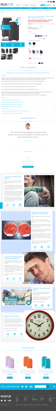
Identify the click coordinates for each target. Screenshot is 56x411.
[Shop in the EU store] (39, 63)
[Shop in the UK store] (42, 63)
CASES (20, 404)
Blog (33, 398)
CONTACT (30, 404)
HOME (2, 10)
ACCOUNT (38, 404)
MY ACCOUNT (41, 1)
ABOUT (18, 5)
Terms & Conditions (50, 400)
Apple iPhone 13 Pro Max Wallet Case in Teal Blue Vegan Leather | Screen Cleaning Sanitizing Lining (46, 371)
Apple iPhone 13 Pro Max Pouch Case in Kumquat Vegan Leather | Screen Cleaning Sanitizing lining (28, 371)
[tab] (28, 76)
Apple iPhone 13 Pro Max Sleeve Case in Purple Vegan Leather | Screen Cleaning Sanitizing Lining (9, 371)
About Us (42, 398)
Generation (30, 26)
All (16, 401)
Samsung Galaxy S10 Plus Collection (11, 10)
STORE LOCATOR (44, 404)
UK (34, 63)
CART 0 (46, 1)
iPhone (13, 8)
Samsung (29, 8)
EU (32, 63)
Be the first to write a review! (28, 166)
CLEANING (25, 5)
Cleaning (25, 398)
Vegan (17, 400)
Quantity (41, 26)
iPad (21, 8)
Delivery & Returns (52, 398)
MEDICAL (33, 5)
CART (34, 404)
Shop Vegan (39, 8)
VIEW (10, 377)
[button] (1, 205)
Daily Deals (50, 8)
